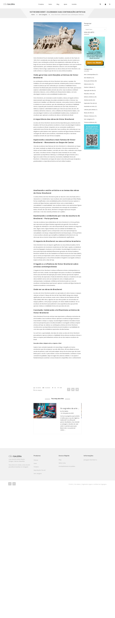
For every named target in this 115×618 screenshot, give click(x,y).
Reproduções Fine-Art (40, 470)
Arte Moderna (88, 77)
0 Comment (47, 387)
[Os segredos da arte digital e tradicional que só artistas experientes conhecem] (44, 410)
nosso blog (58, 347)
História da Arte (88, 100)
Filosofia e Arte (88, 93)
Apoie (65, 4)
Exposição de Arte (89, 90)
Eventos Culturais (88, 87)
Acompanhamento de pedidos (67, 466)
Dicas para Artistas (89, 81)
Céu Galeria (38, 387)
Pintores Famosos (89, 116)
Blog (58, 4)
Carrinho (74, 4)
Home (33, 14)
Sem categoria (43, 14)
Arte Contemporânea (90, 74)
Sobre (50, 4)
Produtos (41, 4)
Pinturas (36, 460)
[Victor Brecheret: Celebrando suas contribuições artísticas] (57, 38)
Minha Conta (62, 463)
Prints (35, 463)
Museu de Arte (88, 113)
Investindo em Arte (89, 106)
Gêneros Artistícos (89, 97)
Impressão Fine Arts (89, 103)
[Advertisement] (57, 175)
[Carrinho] (110, 4)
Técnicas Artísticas (89, 122)
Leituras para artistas (90, 109)
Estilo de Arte (87, 84)
